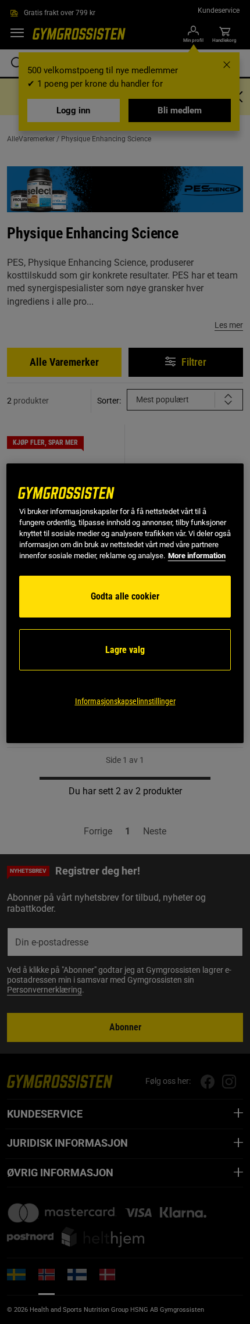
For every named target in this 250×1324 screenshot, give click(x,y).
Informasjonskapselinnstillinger (125, 701)
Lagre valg (125, 649)
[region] (125, 603)
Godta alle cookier (125, 596)
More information (197, 555)
